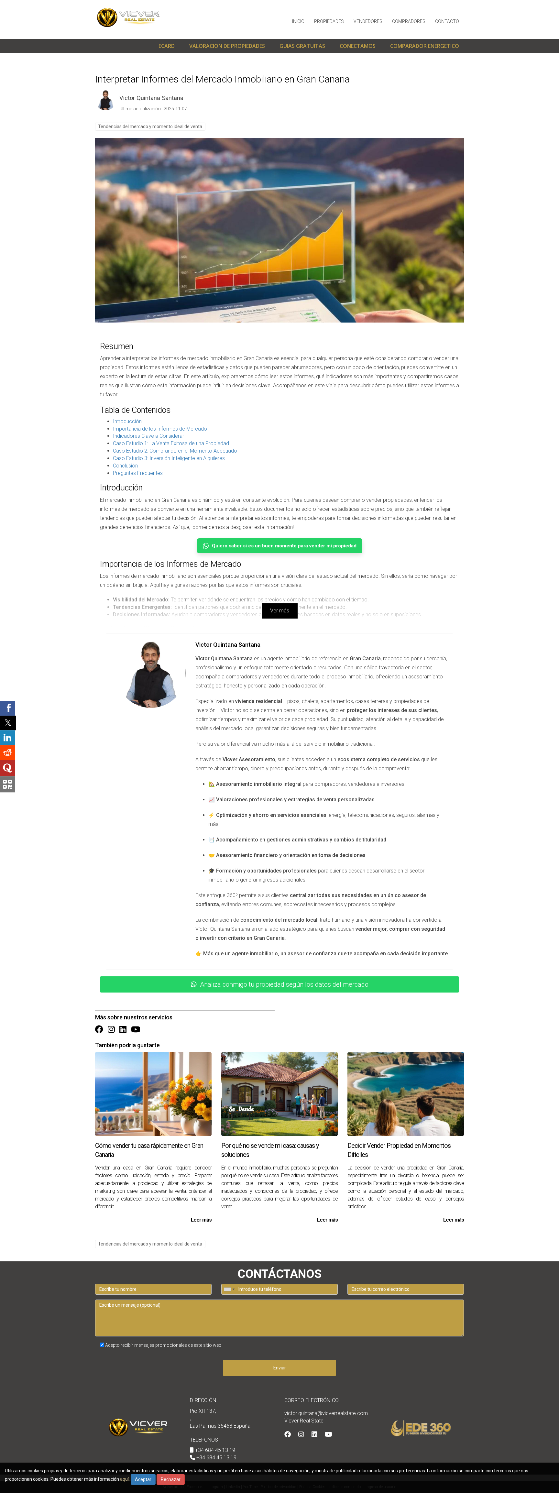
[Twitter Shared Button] (8, 723)
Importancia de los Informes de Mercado (160, 429)
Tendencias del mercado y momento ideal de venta (150, 126)
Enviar (279, 1367)
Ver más (279, 611)
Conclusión (125, 466)
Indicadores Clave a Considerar (148, 436)
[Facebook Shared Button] (7, 708)
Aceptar (143, 1479)
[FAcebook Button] (99, 1030)
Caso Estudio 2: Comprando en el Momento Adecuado (175, 451)
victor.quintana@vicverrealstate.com (326, 1413)
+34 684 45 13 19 (215, 1450)
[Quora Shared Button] (7, 768)
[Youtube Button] (135, 1030)
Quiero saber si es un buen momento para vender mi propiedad (284, 546)
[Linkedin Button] (122, 1030)
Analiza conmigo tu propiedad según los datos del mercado (284, 984)
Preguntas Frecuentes (138, 473)
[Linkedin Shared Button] (7, 737)
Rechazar (171, 1479)
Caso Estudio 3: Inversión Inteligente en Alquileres (169, 458)
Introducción (127, 421)
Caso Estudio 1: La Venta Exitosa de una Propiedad (171, 443)
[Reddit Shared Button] (7, 752)
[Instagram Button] (111, 1030)
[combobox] (229, 1289)
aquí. (125, 1479)
